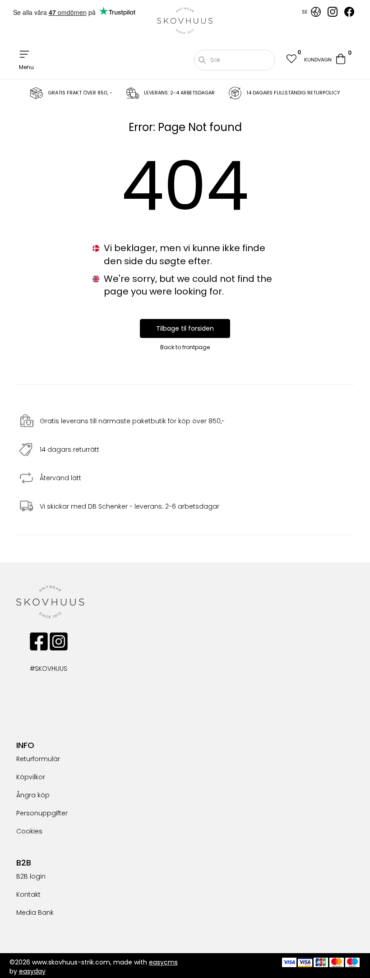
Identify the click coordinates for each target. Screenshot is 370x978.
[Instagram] (333, 14)
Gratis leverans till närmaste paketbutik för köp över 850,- (132, 421)
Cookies (29, 831)
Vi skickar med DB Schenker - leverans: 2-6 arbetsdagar (129, 506)
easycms (163, 962)
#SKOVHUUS (39, 668)
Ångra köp (33, 795)
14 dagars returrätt (69, 449)
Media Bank (35, 912)
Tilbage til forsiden (185, 328)
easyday (32, 971)
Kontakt (28, 894)
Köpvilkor (30, 776)
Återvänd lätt (60, 477)
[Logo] (185, 21)
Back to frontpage (185, 347)
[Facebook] (349, 14)
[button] (291, 60)
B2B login (31, 876)
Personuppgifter (42, 813)
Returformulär (38, 758)
